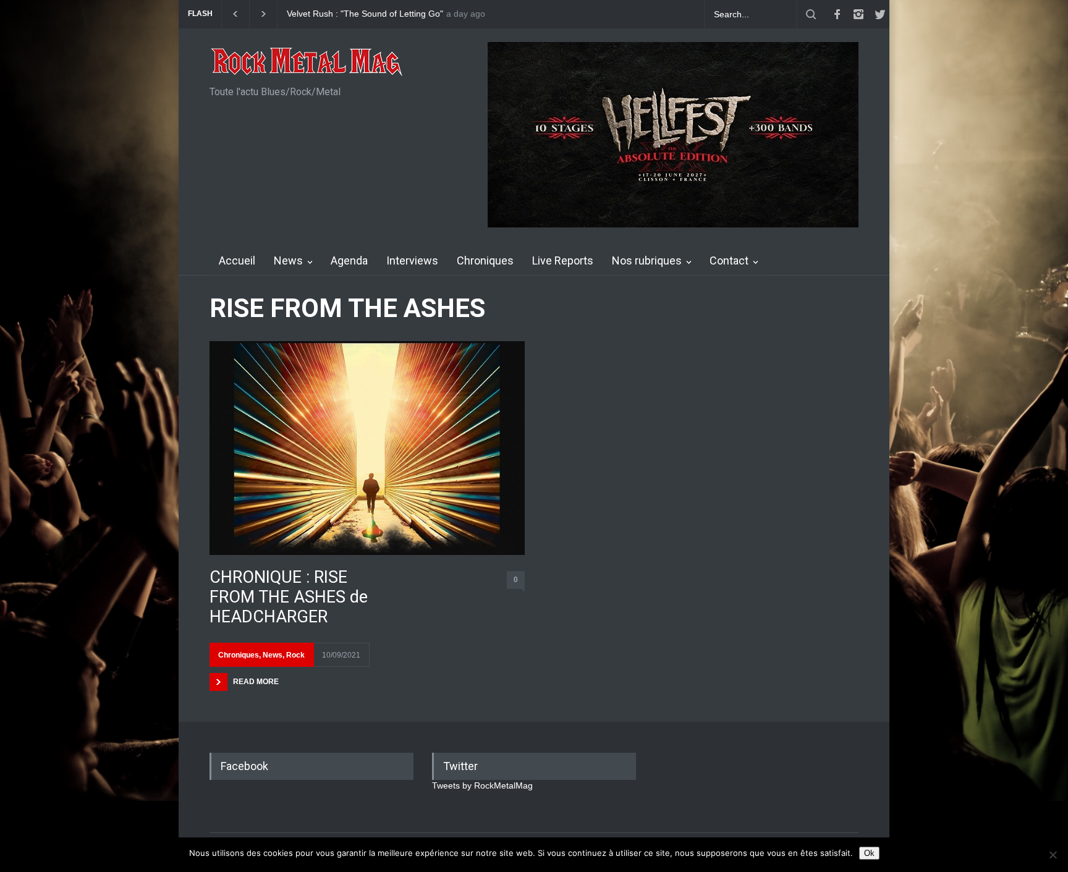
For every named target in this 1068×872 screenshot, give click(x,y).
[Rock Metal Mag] (307, 63)
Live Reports (562, 260)
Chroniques (485, 260)
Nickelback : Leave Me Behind (346, 14)
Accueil (237, 260)
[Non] (1052, 855)
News (288, 260)
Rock (295, 655)
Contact (729, 260)
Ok (869, 853)
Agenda (349, 260)
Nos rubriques (647, 260)
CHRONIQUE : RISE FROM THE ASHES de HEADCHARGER (289, 597)
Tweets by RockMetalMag (482, 785)
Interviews (412, 260)
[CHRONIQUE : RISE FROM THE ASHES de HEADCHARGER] (367, 447)
